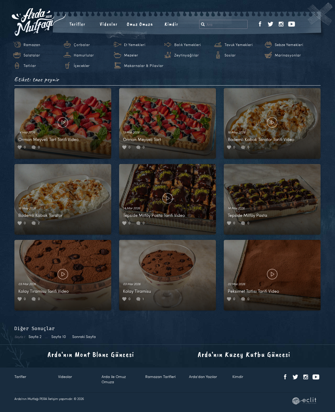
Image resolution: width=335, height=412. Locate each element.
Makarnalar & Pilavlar (144, 65)
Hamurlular (84, 55)
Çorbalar (82, 44)
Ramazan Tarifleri (160, 376)
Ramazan (32, 44)
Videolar (109, 24)
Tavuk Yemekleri (239, 44)
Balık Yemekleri (187, 44)
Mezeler (131, 55)
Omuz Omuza (140, 24)
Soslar (230, 55)
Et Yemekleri (135, 44)
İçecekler (82, 65)
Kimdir (171, 24)
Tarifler (77, 24)
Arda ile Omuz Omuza (114, 379)
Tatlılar (30, 65)
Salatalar (32, 55)
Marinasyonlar (288, 55)
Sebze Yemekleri (289, 44)
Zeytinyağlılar (186, 55)
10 (58, 336)
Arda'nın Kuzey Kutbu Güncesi (244, 354)
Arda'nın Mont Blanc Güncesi (91, 354)
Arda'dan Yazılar (203, 376)
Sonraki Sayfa (84, 336)
